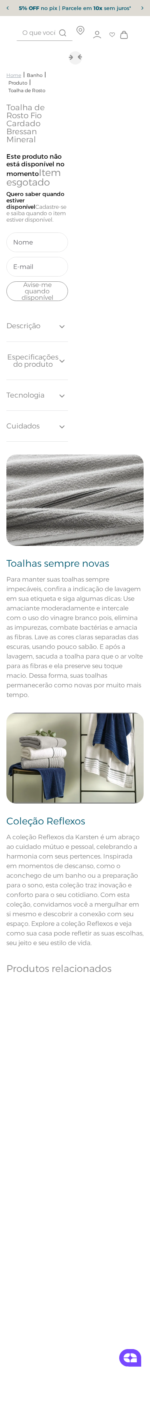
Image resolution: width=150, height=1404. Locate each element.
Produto (17, 83)
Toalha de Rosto (26, 90)
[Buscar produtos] (62, 32)
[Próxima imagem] (69, 57)
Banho (34, 75)
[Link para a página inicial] (13, 75)
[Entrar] (97, 34)
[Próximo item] (142, 8)
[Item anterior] (7, 8)
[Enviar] (37, 291)
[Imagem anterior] (81, 57)
